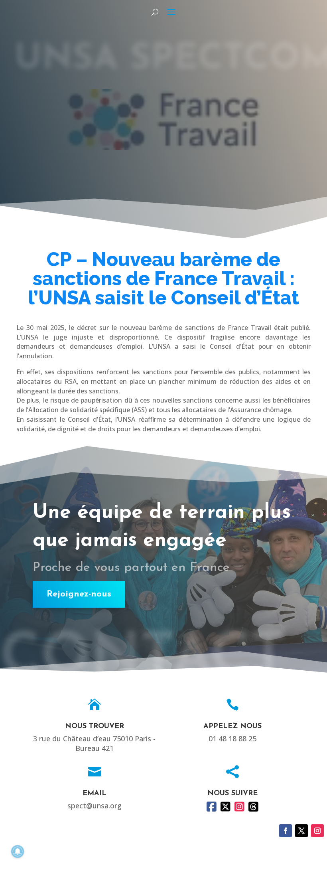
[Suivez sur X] (301, 830)
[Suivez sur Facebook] (285, 830)
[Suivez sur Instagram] (317, 830)
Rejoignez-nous (79, 594)
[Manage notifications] (17, 851)
